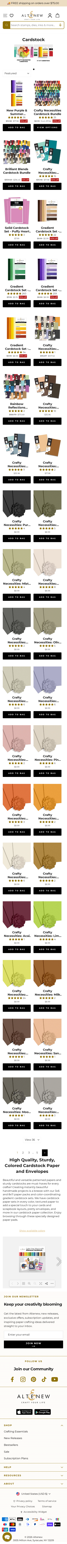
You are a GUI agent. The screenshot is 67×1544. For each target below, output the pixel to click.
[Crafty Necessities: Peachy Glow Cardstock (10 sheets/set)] (17, 856)
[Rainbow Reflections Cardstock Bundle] (17, 387)
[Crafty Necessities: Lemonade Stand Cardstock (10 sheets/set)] (47, 798)
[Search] (6, 25)
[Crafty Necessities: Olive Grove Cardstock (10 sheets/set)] (47, 622)
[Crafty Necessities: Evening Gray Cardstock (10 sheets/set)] (47, 1091)
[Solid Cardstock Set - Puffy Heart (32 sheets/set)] (17, 211)
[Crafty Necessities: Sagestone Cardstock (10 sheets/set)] (17, 680)
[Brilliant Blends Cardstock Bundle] (17, 152)
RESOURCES (12, 1475)
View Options (47, 127)
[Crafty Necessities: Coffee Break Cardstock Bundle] (47, 387)
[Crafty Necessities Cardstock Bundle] (47, 93)
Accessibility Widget (35, 1512)
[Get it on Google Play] (42, 1412)
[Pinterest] (33, 1381)
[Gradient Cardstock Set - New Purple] (47, 269)
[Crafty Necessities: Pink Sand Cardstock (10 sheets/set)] (47, 739)
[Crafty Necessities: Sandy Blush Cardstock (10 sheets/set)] (17, 739)
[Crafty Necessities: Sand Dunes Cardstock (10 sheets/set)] (47, 1033)
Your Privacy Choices (23, 1506)
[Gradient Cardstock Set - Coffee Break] (47, 211)
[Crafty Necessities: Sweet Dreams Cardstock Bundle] (47, 152)
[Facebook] (12, 1381)
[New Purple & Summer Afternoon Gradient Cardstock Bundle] (17, 93)
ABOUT (9, 1483)
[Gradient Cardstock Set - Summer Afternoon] (17, 328)
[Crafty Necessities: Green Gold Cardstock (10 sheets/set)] (47, 856)
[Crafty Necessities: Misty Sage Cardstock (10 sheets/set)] (17, 563)
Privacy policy (24, 1501)
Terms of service (47, 1501)
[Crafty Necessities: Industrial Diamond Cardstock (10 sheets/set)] (17, 622)
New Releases (13, 1438)
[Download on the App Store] (24, 1412)
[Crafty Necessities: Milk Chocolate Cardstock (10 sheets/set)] (47, 974)
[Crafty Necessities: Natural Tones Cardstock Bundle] (47, 328)
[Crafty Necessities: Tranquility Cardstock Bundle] (17, 445)
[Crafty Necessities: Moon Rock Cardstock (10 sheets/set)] (17, 1091)
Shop (8, 1425)
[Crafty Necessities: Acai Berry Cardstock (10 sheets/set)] (17, 915)
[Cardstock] (23, 62)
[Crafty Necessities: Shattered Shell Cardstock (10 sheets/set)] (47, 563)
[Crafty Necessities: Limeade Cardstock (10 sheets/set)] (17, 974)
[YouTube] (54, 1381)
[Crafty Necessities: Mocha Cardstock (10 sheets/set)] (17, 1033)
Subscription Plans (16, 1458)
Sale (6, 1451)
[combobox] (33, 25)
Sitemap (47, 1506)
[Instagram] (23, 1381)
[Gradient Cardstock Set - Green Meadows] (17, 269)
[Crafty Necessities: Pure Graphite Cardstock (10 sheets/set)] (17, 504)
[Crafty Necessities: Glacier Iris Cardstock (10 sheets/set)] (47, 680)
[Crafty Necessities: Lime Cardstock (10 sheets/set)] (47, 915)
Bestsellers (11, 1444)
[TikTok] (44, 1381)
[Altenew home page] (32, 15)
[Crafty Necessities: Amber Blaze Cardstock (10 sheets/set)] (17, 798)
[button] (7, 1537)
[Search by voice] (60, 25)
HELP (7, 1467)
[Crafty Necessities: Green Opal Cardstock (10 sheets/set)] (47, 504)
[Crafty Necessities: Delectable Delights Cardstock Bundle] (47, 445)
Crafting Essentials (16, 1431)
